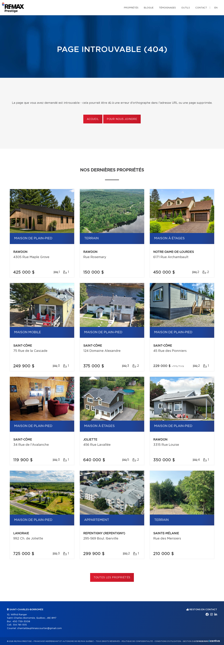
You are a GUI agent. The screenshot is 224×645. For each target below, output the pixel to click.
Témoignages (167, 8)
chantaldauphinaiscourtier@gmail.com (39, 628)
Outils (185, 8)
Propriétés (131, 8)
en (216, 8)
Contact (201, 8)
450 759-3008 (21, 621)
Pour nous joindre (122, 119)
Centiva (214, 641)
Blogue (148, 8)
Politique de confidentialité (137, 641)
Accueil (93, 119)
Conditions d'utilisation (168, 641)
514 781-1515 (20, 625)
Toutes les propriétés (112, 577)
